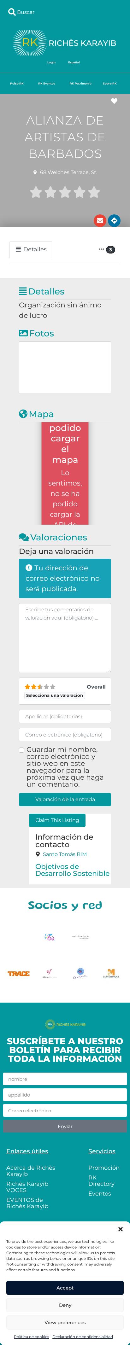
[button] (120, 1229)
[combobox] (65, 12)
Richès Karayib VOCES (27, 1187)
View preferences (65, 1322)
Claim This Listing (57, 820)
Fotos (41, 333)
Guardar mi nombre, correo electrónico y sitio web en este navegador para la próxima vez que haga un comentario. (65, 767)
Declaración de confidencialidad (82, 1336)
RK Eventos (46, 83)
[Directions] (114, 220)
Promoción (104, 1167)
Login (51, 62)
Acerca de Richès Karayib (30, 1171)
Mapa (41, 414)
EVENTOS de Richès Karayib (27, 1203)
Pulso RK (17, 83)
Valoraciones (58, 537)
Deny (65, 1305)
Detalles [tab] (35, 249)
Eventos (99, 1193)
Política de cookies (31, 1336)
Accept (65, 1288)
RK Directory (101, 1180)
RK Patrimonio (81, 83)
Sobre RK (110, 83)
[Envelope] (100, 220)
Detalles (46, 291)
